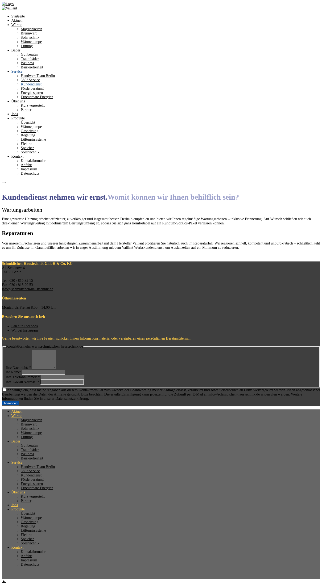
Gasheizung (29, 131)
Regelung (28, 135)
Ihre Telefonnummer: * (23, 377)
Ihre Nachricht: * (18, 368)
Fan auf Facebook (24, 326)
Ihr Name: (13, 372)
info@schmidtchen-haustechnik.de (27, 289)
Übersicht (28, 122)
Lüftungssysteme (33, 139)
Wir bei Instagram (24, 330)
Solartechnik (30, 152)
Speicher (27, 148)
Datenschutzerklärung (71, 398)
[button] (4, 182)
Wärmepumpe (31, 127)
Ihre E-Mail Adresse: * (22, 382)
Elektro (26, 144)
